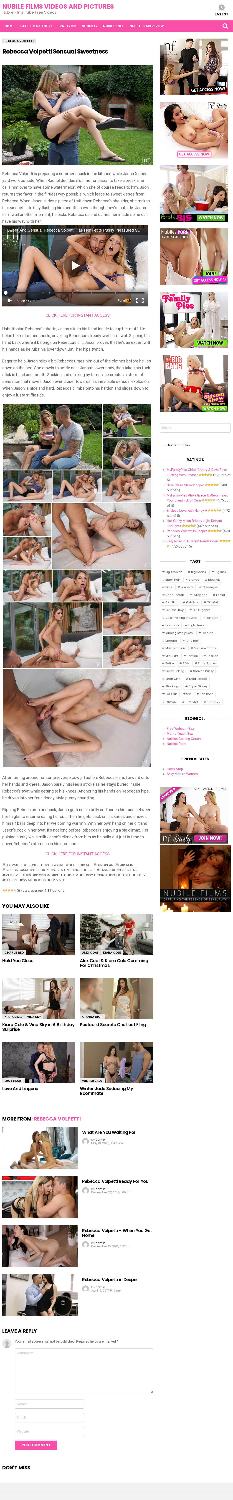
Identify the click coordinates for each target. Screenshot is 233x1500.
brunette (35, 865)
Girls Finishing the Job (74, 870)
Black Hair (172, 579)
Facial (220, 595)
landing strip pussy (179, 633)
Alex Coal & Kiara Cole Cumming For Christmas (114, 963)
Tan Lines (206, 694)
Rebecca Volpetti (57, 1119)
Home (9, 26)
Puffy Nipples (207, 663)
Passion (43, 875)
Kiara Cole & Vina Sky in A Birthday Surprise (38, 1027)
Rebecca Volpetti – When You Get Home (117, 1233)
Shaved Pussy (203, 671)
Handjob (107, 870)
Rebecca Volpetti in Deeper (110, 1280)
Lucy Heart (14, 1081)
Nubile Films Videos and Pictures (58, 6)
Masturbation (175, 648)
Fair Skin (125, 865)
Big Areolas (173, 572)
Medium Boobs (18, 875)
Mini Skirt (171, 656)
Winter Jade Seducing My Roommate (106, 1091)
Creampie (210, 587)
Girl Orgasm (16, 870)
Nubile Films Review (146, 26)
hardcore (172, 625)
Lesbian (207, 633)
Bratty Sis (66, 26)
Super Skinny (198, 686)
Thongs (170, 702)
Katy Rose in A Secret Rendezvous (193, 541)
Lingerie (171, 641)
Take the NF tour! (36, 26)
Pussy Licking (95, 875)
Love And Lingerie (20, 1089)
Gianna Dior (92, 1017)
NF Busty (90, 26)
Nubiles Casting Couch (184, 739)
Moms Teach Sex (180, 734)
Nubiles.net (113, 26)
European (104, 865)
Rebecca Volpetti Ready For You (115, 1181)
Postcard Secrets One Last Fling (113, 1025)
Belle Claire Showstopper (185, 485)
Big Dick (220, 572)
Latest (221, 14)
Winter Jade (92, 1081)
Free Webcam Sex (180, 729)
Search (225, 26)
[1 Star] (3, 890)
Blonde (194, 579)
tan (188, 694)
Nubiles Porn (176, 744)
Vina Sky (34, 1017)
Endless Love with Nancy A (187, 511)
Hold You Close (17, 961)
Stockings (172, 686)
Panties (192, 656)
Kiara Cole (112, 952)
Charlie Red (14, 952)
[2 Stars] (6, 890)
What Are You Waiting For (109, 1132)
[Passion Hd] (195, 911)
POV (74, 875)
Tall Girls (171, 694)
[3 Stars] (9, 890)
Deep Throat (80, 865)
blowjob (13, 865)
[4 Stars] (11, 890)
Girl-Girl (212, 602)
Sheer (140, 875)
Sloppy (11, 880)
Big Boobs (198, 572)
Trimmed (58, 880)
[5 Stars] (14, 890)
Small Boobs (34, 880)
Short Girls (172, 679)
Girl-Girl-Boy (174, 610)
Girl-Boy (41, 870)
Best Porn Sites (178, 445)
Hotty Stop (175, 769)
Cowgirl (56, 865)
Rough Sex (121, 875)
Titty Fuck (191, 702)
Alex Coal (90, 952)
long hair (129, 870)
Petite (60, 875)
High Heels (196, 625)
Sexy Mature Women (182, 774)
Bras (168, 587)
